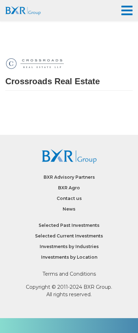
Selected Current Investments (69, 236)
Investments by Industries (69, 246)
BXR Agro (69, 187)
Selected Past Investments (69, 225)
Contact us (69, 198)
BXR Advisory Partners (69, 177)
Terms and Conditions (69, 274)
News (69, 209)
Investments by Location (69, 257)
